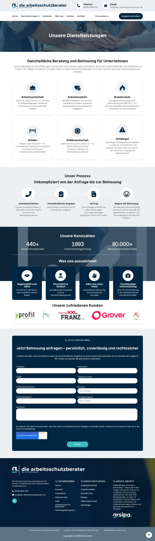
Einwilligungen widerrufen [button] (115, 530)
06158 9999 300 (90, 7)
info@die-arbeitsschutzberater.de (126, 7)
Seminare (47, 16)
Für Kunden (100, 16)
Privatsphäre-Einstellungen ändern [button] (44, 530)
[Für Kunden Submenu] (107, 16)
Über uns (59, 16)
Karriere (70, 16)
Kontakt (81, 16)
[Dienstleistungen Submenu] (38, 16)
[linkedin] (14, 500)
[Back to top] (149, 535)
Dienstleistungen (29, 16)
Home (15, 16)
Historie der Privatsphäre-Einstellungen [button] (82, 530)
